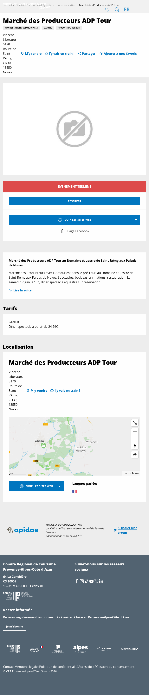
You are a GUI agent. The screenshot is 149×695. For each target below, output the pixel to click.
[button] (117, 10)
